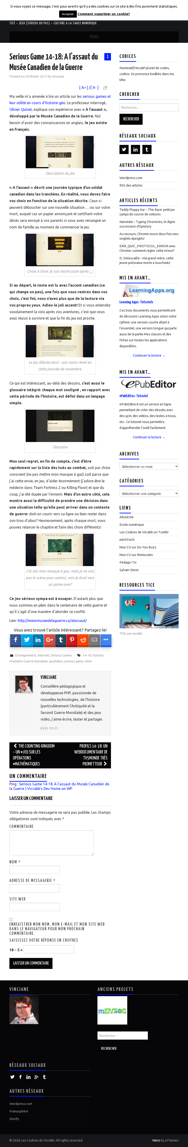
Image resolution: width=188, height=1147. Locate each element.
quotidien (56, 661)
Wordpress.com (130, 178)
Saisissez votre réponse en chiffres (43, 940)
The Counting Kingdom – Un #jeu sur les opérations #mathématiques (34, 755)
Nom (15, 862)
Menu (94, 37)
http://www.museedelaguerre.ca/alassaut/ (52, 620)
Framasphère (18, 1111)
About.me (126, 517)
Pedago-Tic (128, 562)
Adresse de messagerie (32, 881)
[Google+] (36, 1077)
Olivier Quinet (20, 109)
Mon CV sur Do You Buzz (137, 547)
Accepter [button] (68, 14)
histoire (98, 655)
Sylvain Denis (129, 570)
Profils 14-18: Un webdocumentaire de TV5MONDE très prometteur (91, 755)
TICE (122, 633)
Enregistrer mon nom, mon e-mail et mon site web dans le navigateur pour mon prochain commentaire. (57, 929)
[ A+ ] (84, 87)
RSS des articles (131, 185)
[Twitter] (124, 149)
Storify (14, 1119)
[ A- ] (94, 87)
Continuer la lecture (149, 355)
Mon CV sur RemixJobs (136, 555)
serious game (73, 661)
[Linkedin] (135, 149)
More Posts (49, 728)
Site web (17, 899)
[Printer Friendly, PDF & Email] (105, 87)
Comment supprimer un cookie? (103, 14)
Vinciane (58, 76)
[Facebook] (20, 1077)
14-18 (87, 655)
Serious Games (61, 655)
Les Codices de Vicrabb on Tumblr (144, 532)
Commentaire (21, 827)
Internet (43, 655)
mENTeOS (127, 540)
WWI (88, 661)
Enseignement (25, 655)
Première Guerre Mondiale (28, 661)
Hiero (156, 1140)
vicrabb (137, 633)
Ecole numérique (131, 524)
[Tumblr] (147, 149)
